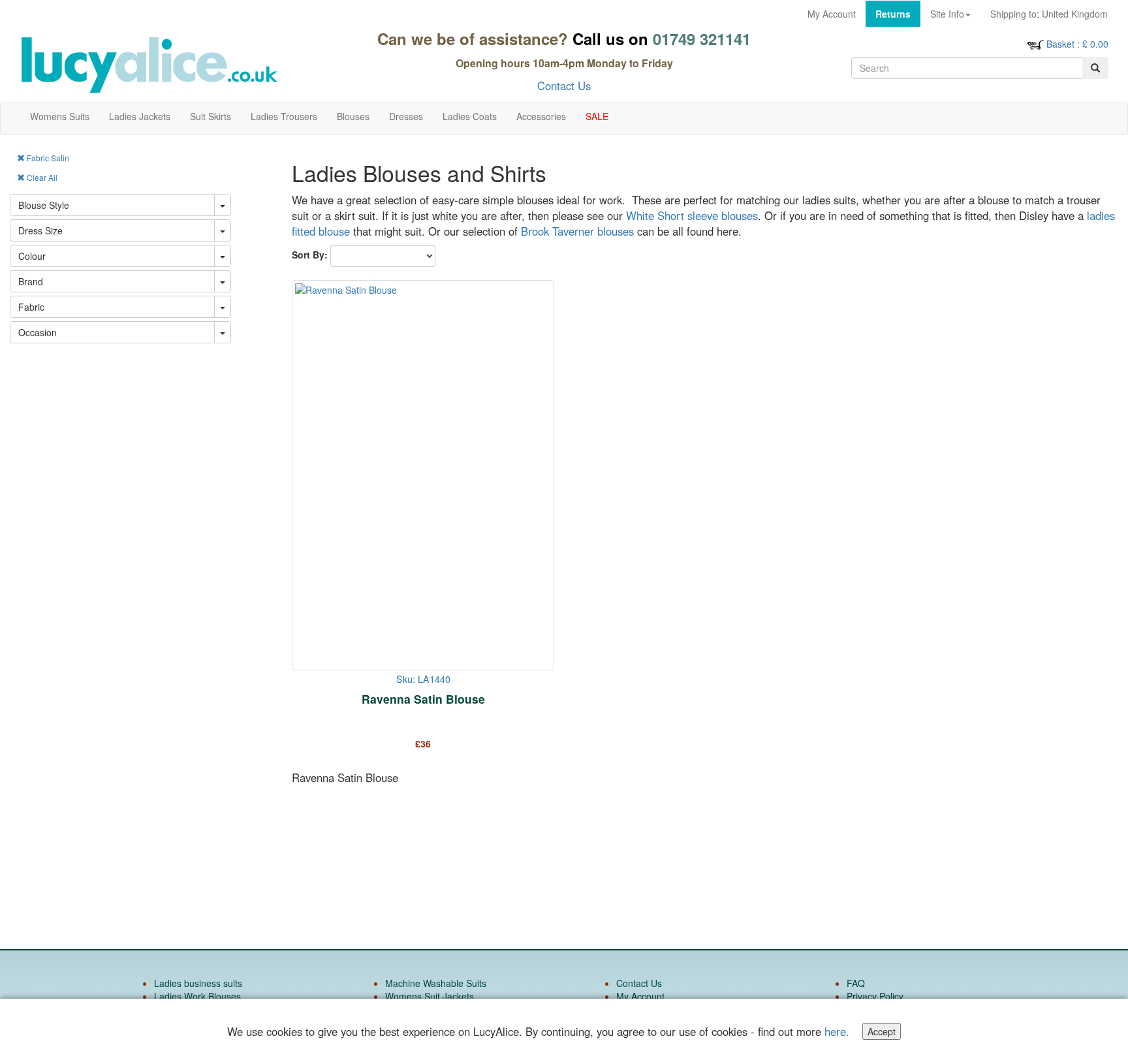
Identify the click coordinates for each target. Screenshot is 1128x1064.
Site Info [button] (947, 13)
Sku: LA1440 (423, 678)
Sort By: (310, 254)
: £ (1077, 43)
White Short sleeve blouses (692, 215)
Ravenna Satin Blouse (423, 699)
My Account (831, 13)
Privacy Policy (875, 996)
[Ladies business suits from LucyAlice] (148, 64)
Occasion (37, 332)
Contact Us (564, 85)
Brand (30, 281)
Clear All (41, 177)
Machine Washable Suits (435, 983)
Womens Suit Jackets (429, 996)
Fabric (31, 306)
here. (836, 1031)
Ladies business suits (198, 983)
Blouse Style (43, 204)
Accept (882, 1031)
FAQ (856, 983)
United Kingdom (1049, 13)
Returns (893, 13)
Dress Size (40, 230)
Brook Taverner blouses (576, 231)
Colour (32, 255)
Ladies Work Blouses (197, 996)
